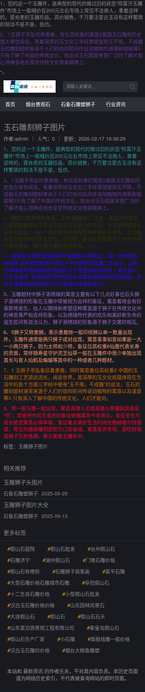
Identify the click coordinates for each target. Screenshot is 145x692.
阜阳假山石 (95, 582)
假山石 (56, 616)
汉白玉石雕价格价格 (31, 604)
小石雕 (66, 638)
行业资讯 (116, 103)
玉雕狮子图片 (33, 446)
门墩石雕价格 (99, 559)
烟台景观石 (38, 103)
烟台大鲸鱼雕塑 (81, 650)
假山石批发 (61, 548)
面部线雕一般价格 (109, 638)
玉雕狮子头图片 (23, 482)
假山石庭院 (21, 548)
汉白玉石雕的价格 (28, 650)
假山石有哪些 (23, 571)
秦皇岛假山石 (103, 627)
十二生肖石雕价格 (28, 593)
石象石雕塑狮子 (78, 103)
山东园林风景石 (86, 604)
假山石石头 (91, 616)
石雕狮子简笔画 (71, 571)
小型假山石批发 (81, 593)
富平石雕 (113, 571)
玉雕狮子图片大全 (26, 505)
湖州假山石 (56, 559)
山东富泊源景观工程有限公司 (40, 627)
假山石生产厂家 (26, 638)
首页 (10, 103)
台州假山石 (101, 548)
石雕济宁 (18, 559)
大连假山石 (21, 616)
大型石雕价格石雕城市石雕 (38, 582)
